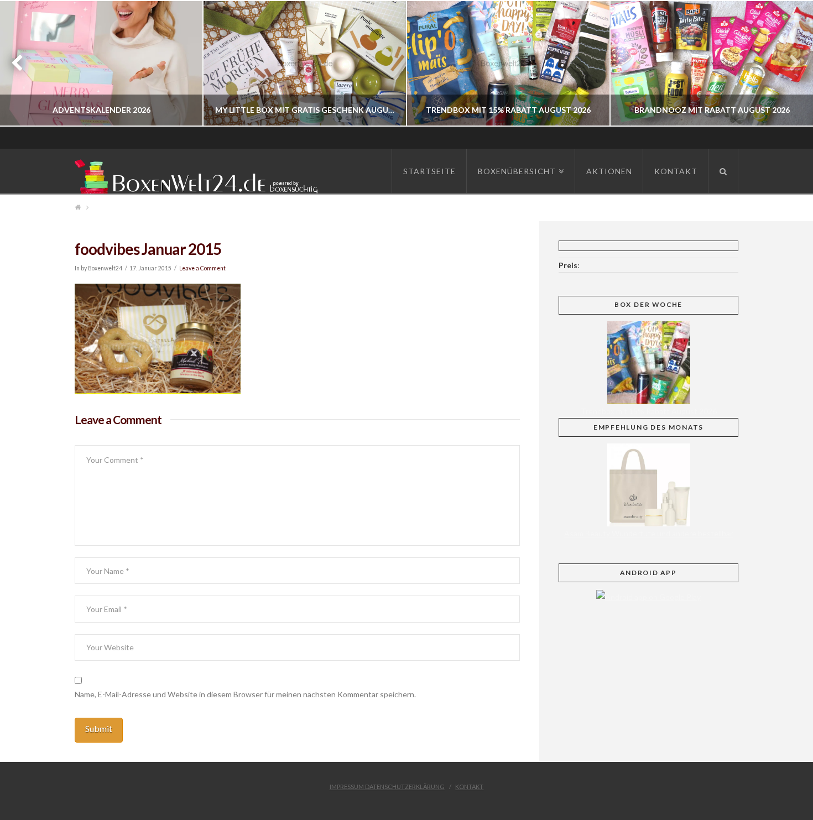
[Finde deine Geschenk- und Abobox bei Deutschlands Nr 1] (199, 174)
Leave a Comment (202, 268)
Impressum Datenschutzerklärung (387, 786)
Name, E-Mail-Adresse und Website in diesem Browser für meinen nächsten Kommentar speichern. (245, 694)
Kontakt (469, 786)
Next (789, 63)
